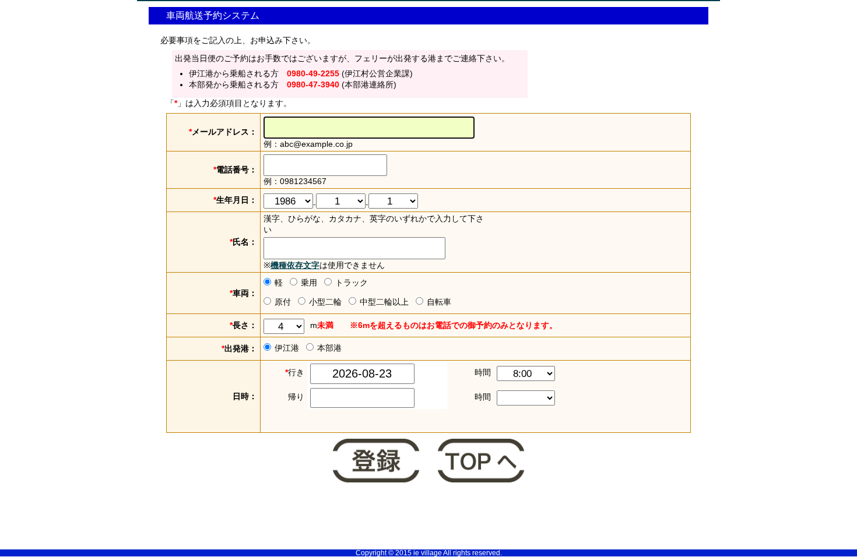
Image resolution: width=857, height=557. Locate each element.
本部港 (329, 347)
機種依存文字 (295, 265)
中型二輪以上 (384, 301)
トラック (351, 282)
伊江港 (287, 347)
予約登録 (376, 462)
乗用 (309, 282)
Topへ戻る (481, 462)
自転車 (439, 301)
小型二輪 (325, 301)
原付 (283, 301)
